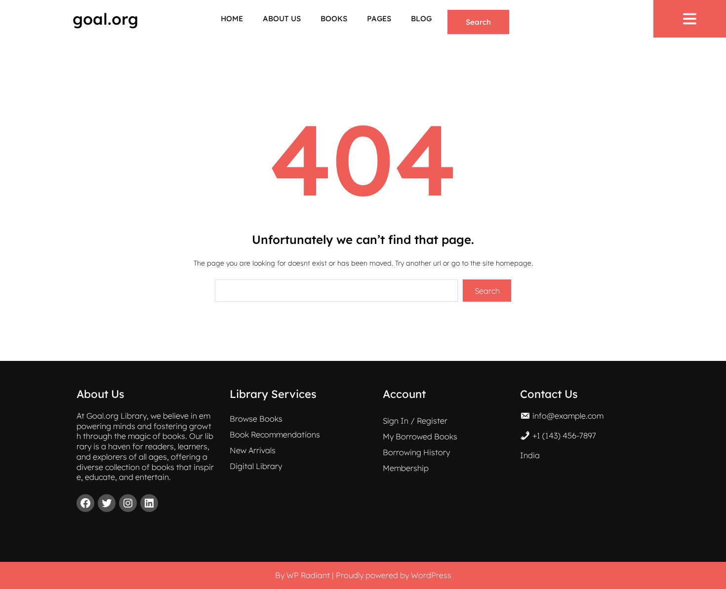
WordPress (431, 575)
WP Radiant (308, 575)
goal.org (105, 19)
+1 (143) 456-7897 (564, 435)
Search (478, 22)
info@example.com (568, 416)
